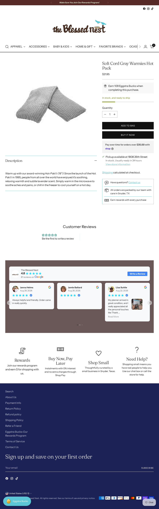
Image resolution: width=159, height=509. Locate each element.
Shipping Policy (14, 420)
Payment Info (13, 402)
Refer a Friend (13, 425)
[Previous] (51, 2)
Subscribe (147, 468)
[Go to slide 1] (77, 324)
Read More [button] (113, 316)
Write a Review (137, 273)
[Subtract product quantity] (105, 114)
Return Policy (13, 408)
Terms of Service (15, 441)
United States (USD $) (19, 493)
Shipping (107, 172)
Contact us (134, 182)
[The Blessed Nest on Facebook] (144, 8)
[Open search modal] (7, 47)
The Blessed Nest (31, 498)
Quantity (107, 107)
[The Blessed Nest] (79, 26)
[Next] (107, 2)
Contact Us (11, 447)
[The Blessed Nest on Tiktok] (152, 8)
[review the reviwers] (49, 287)
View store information (118, 164)
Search (9, 391)
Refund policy (13, 414)
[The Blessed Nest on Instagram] (148, 8)
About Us (10, 397)
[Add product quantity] (114, 114)
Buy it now (128, 135)
